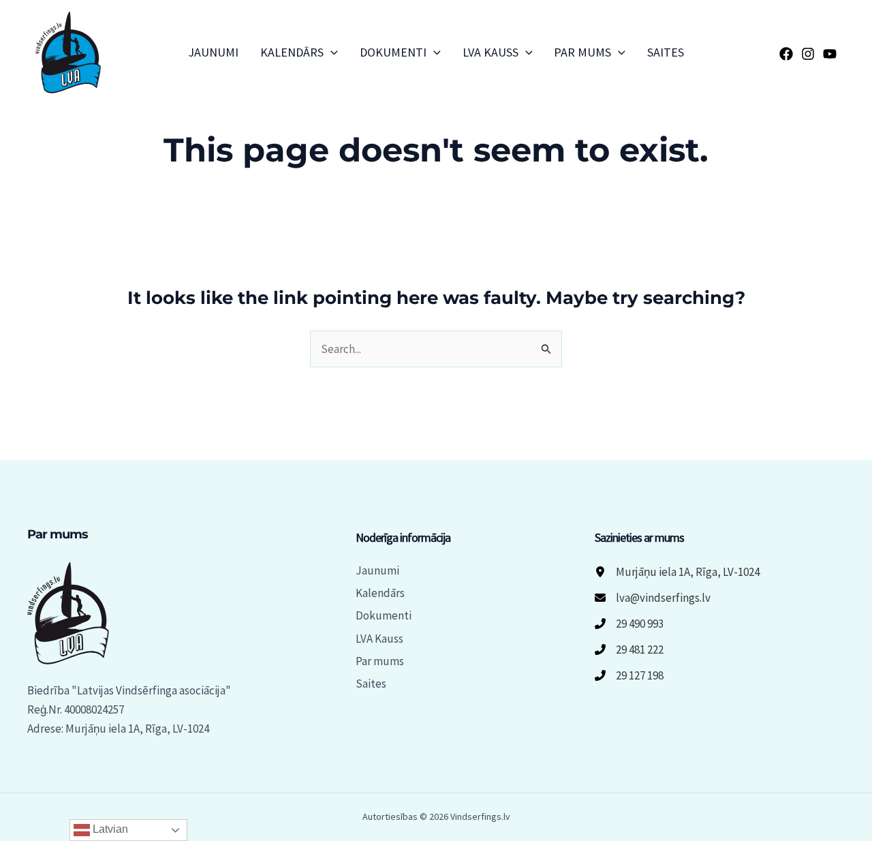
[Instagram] (808, 54)
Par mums (582, 52)
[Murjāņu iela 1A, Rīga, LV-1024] (677, 571)
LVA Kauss (490, 52)
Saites (665, 52)
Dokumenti (393, 52)
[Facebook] (786, 54)
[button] (331, 52)
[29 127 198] (629, 675)
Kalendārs (292, 52)
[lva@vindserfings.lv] (653, 597)
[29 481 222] (629, 649)
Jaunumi (213, 52)
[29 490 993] (629, 623)
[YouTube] (830, 54)
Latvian (109, 829)
